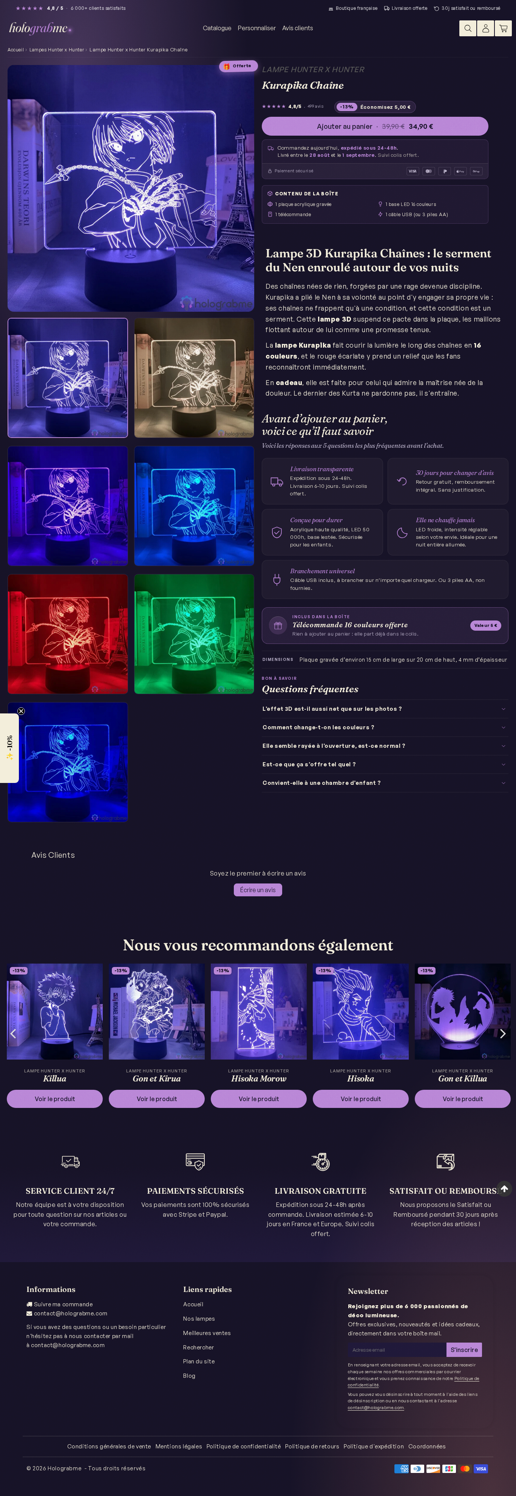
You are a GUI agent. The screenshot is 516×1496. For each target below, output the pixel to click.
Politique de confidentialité (244, 1446)
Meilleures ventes (207, 1333)
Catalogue (217, 28)
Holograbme (65, 1468)
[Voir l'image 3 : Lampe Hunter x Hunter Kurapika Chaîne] (68, 506)
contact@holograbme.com (71, 1313)
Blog (189, 1375)
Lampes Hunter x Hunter (56, 50)
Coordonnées (427, 1446)
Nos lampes (199, 1318)
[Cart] (503, 28)
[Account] (485, 28)
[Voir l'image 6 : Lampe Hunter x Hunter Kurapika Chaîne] (194, 634)
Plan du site (199, 1361)
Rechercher (198, 1347)
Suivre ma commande (63, 1304)
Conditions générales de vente (109, 1446)
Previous (13, 1033)
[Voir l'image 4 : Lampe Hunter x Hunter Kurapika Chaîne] (194, 506)
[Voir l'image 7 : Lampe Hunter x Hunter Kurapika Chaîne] (68, 762)
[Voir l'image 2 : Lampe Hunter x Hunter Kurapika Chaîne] (194, 378)
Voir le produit (55, 1099)
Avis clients (297, 28)
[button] (9, 748)
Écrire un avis (258, 890)
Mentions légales (179, 1446)
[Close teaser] (21, 711)
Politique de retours (312, 1446)
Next (503, 1033)
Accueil (16, 50)
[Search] (467, 28)
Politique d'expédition (374, 1446)
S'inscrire (464, 1350)
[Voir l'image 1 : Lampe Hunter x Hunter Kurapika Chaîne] (68, 378)
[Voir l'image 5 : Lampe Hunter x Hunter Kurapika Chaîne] (68, 634)
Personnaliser (257, 28)
